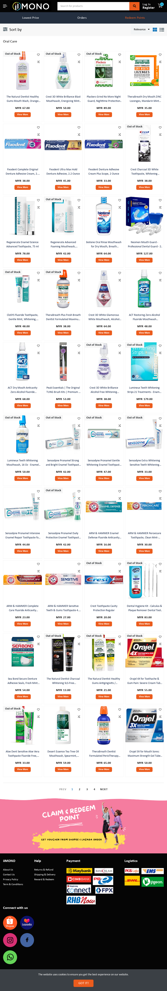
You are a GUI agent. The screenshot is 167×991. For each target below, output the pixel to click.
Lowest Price (30, 18)
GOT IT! (83, 983)
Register (149, 8)
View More (22, 114)
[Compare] (38, 61)
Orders (82, 18)
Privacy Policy (10, 879)
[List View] (162, 30)
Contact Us (9, 874)
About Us (8, 869)
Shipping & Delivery (44, 874)
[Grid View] (155, 30)
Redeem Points (135, 18)
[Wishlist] (38, 54)
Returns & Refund (43, 869)
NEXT (104, 789)
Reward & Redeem (44, 879)
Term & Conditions (13, 884)
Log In (147, 4)
